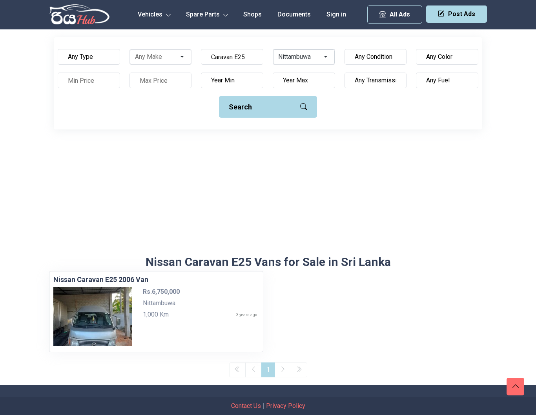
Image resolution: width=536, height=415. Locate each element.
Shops (252, 14)
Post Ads (461, 14)
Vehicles (151, 14)
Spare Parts (203, 14)
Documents (294, 14)
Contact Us (246, 406)
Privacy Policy (285, 406)
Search (240, 107)
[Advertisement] (268, 196)
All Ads (400, 14)
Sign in (336, 14)
